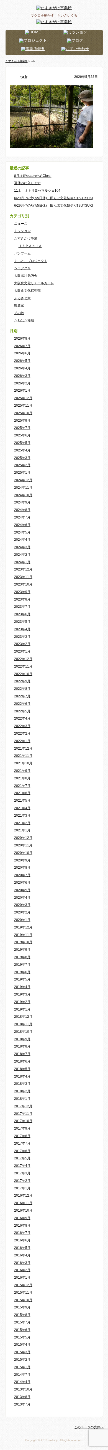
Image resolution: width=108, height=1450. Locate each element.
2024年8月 (22, 510)
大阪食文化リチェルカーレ (34, 283)
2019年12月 (23, 927)
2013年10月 (23, 1389)
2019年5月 (22, 979)
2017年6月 (22, 1151)
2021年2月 (22, 823)
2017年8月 (22, 1136)
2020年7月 (22, 875)
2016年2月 (22, 1270)
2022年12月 (23, 659)
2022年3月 (22, 726)
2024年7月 (22, 517)
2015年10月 (23, 1300)
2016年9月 (22, 1218)
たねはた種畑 (24, 320)
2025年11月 (23, 405)
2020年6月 (22, 883)
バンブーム (22, 253)
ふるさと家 (22, 298)
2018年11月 (23, 1024)
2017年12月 (23, 1106)
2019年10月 (23, 942)
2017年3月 (22, 1173)
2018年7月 (22, 1054)
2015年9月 (22, 1307)
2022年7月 (22, 696)
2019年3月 (22, 994)
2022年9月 (22, 681)
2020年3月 (22, 905)
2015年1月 (22, 1367)
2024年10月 (23, 495)
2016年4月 (22, 1255)
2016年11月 (23, 1203)
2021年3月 (22, 815)
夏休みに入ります (27, 183)
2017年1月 (22, 1188)
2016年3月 (22, 1263)
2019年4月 (22, 987)
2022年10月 (23, 674)
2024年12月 (23, 480)
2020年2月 (22, 912)
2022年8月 (22, 689)
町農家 (19, 305)
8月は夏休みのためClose (33, 176)
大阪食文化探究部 (27, 291)
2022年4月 (22, 718)
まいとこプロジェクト (30, 261)
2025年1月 (22, 473)
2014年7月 (22, 1375)
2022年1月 (22, 741)
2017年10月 (23, 1121)
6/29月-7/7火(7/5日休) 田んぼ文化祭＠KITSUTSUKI (53, 198)
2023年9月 (22, 592)
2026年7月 (22, 346)
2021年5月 (22, 800)
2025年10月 (23, 413)
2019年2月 (22, 1002)
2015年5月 (22, 1337)
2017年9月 (22, 1128)
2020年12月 (23, 838)
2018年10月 (23, 1032)
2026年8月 (22, 338)
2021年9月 (22, 771)
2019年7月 (22, 965)
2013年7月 (22, 1404)
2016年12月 (23, 1195)
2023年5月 (22, 622)
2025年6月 (22, 435)
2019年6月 (22, 972)
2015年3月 (22, 1352)
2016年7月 (22, 1233)
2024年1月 (22, 562)
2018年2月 (22, 1091)
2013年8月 (22, 1397)
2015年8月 (22, 1315)
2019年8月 (22, 957)
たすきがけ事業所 (17, 61)
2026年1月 (22, 390)
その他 (19, 313)
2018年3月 (22, 1084)
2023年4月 (22, 629)
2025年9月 (22, 421)
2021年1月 (22, 830)
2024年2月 (22, 555)
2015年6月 (22, 1330)
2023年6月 (22, 614)
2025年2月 (22, 465)
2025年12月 (23, 398)
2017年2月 (22, 1181)
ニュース (20, 224)
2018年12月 (23, 1017)
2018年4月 (22, 1076)
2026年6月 (22, 353)
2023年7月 (22, 607)
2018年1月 (22, 1099)
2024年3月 (22, 547)
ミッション (22, 231)
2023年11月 (23, 577)
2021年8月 (22, 778)
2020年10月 (23, 853)
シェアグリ (22, 268)
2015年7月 (22, 1322)
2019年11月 (23, 935)
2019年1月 (22, 1009)
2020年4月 (22, 898)
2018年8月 (22, 1046)
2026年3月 (22, 376)
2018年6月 (22, 1061)
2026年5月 (22, 361)
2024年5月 (22, 532)
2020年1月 (22, 920)
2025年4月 (22, 450)
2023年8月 (22, 599)
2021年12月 (23, 748)
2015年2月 (22, 1360)
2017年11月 (23, 1114)
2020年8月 (22, 867)
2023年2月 (22, 644)
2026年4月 (22, 368)
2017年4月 (22, 1166)
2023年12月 (23, 569)
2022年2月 (22, 733)
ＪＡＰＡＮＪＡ (30, 246)
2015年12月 (23, 1285)
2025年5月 (22, 443)
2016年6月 (22, 1240)
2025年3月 (22, 458)
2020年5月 (22, 890)
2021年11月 (23, 756)
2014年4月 (22, 1382)
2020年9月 (22, 860)
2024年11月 (23, 488)
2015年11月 (23, 1293)
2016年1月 (22, 1277)
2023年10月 (23, 584)
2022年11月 (23, 666)
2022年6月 (22, 704)
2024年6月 (22, 525)
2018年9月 (22, 1039)
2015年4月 (22, 1345)
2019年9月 (22, 950)
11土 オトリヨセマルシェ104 (37, 190)
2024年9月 (22, 502)
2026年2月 (22, 383)
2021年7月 (22, 786)
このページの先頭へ (89, 1427)
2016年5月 (22, 1248)
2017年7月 (22, 1143)
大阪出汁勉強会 (25, 276)
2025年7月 (22, 428)
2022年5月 (22, 711)
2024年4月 (22, 540)
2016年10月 (23, 1210)
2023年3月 (22, 637)
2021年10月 (23, 763)
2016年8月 (22, 1225)
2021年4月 (22, 808)
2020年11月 (23, 845)
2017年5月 (22, 1158)
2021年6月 (22, 793)
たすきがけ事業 (25, 238)
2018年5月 (22, 1069)
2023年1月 (22, 651)
